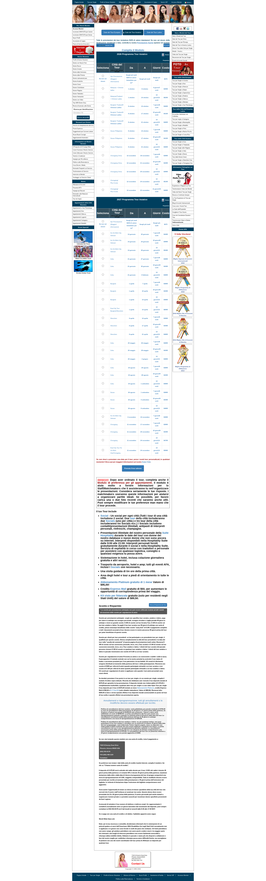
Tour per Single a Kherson (180, 86)
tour (132, 518)
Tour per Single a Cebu (179, 151)
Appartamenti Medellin (79, 223)
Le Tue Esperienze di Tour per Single (181, 199)
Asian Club (146, 462)
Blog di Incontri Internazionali (181, 203)
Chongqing (114, 180)
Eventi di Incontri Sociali (179, 60)
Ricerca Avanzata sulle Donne (82, 106)
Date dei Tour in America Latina (181, 45)
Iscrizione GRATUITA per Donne (82, 35)
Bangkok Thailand (116, 105)
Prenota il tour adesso (133, 468)
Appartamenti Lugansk (79, 217)
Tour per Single (91, 2)
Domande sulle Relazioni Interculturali (80, 195)
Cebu (112, 259)
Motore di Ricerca (124, 2)
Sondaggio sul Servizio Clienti (82, 177)
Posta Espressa (78, 128)
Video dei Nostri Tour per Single (181, 192)
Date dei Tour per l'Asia (179, 39)
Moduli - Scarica (177, 51)
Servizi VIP (164, 2)
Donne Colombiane (78, 87)
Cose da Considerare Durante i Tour (181, 216)
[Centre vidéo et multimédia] (183, 177)
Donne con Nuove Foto (80, 63)
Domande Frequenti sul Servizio (82, 168)
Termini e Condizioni (79, 156)
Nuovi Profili (137, 2)
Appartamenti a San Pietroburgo (82, 208)
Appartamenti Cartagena (80, 220)
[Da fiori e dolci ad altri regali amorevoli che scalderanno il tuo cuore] (83, 50)
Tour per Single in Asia (179, 142)
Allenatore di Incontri (79, 184)
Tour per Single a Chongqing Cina (182, 163)
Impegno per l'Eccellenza (80, 159)
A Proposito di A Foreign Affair (82, 147)
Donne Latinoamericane (80, 78)
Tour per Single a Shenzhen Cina (182, 160)
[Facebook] (177, 28)
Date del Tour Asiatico (133, 32)
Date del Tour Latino (154, 32)
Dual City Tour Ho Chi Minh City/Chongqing (116, 450)
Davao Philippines (116, 131)
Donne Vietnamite (78, 96)
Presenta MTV (77, 188)
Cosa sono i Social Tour (179, 206)
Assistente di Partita (156, 875)
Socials (110, 520)
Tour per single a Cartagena (180, 119)
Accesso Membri (176, 2)
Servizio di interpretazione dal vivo (83, 125)
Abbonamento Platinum (145, 688)
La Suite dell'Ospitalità (179, 209)
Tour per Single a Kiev (179, 83)
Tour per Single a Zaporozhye (181, 93)
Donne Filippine (77, 90)
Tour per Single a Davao (179, 154)
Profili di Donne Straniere (107, 2)
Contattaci (103, 758)
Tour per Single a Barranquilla (181, 122)
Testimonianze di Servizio (80, 171)
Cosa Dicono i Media (79, 165)
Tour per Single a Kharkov (180, 96)
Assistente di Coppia (150, 2)
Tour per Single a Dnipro (179, 90)
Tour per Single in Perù (179, 128)
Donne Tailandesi (78, 93)
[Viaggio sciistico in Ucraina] (83, 238)
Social (104, 515)
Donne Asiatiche (78, 81)
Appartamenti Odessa (79, 214)
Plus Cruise (114, 183)
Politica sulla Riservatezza (81, 162)
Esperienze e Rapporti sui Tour (181, 186)
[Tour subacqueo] (83, 267)
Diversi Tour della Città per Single (182, 48)
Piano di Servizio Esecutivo (81, 44)
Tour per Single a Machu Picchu (182, 131)
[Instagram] (184, 28)
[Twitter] (188, 28)
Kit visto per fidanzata (114, 595)
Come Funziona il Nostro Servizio (83, 150)
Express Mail (118, 588)
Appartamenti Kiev (78, 211)
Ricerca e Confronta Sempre (180, 195)
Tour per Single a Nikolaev (180, 102)
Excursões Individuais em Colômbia (180, 115)
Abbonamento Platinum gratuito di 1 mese (126, 582)
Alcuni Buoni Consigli (79, 134)
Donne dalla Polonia (79, 75)
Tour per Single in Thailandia (180, 145)
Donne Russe (77, 66)
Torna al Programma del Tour (158, 605)
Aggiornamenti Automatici (80, 137)
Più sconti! (166, 45)
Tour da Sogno (77, 199)
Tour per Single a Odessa (180, 99)
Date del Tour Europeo (112, 32)
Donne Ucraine (77, 69)
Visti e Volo (175, 225)
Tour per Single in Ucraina (180, 80)
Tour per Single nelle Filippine (181, 148)
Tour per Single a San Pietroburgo (182, 105)
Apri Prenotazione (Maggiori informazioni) (116, 79)
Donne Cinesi (77, 84)
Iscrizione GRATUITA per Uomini (82, 32)
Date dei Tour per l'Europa (180, 42)
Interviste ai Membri (79, 174)
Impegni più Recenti (79, 191)
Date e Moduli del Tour (179, 36)
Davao (112, 392)
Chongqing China (116, 155)
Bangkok (113, 284)
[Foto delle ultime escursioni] (183, 68)
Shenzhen (113, 318)
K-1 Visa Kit (114, 690)
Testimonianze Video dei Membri (182, 189)
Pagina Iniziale (79, 2)
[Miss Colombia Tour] (83, 252)
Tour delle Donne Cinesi (179, 157)
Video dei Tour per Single (179, 54)
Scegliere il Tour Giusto (179, 212)
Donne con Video (78, 100)
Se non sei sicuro (103, 80)
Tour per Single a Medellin (180, 125)
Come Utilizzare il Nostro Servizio (83, 153)
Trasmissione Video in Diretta (181, 221)
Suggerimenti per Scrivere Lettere (83, 131)
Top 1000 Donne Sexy (79, 103)
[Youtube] (181, 28)
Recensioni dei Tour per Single (181, 57)
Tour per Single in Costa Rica (181, 134)
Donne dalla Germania (79, 72)
